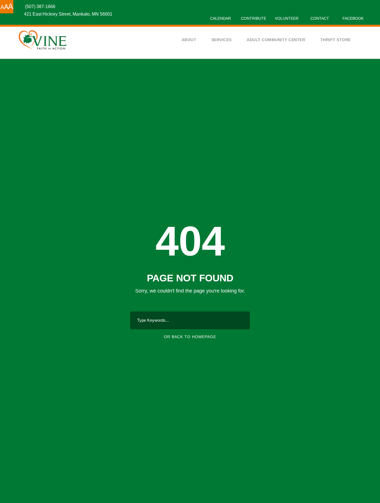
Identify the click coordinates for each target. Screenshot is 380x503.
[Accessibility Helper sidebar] (6, 6)
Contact (319, 18)
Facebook (353, 18)
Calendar (220, 18)
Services (221, 40)
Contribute (253, 18)
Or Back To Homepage (190, 336)
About (189, 40)
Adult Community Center (276, 40)
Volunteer (286, 18)
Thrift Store (335, 40)
